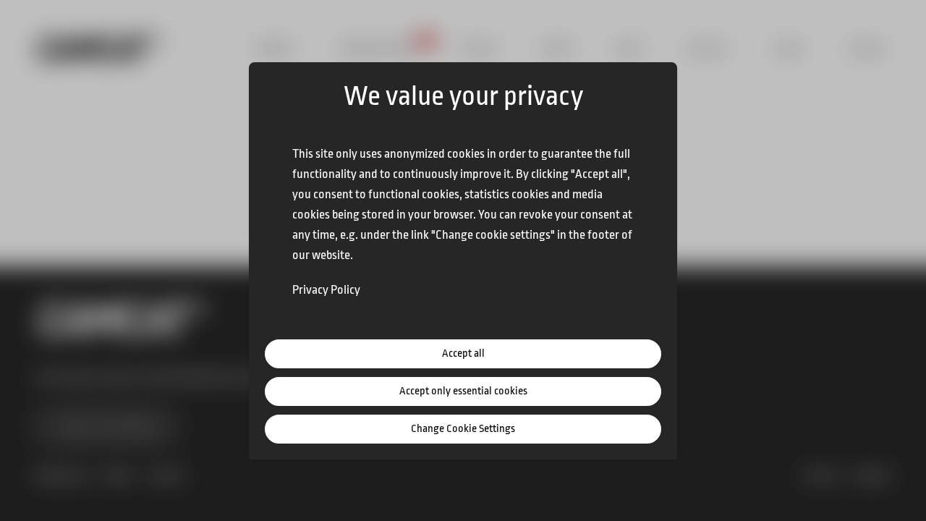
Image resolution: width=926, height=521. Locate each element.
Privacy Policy (326, 290)
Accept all (463, 353)
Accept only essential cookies (463, 391)
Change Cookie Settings (463, 429)
